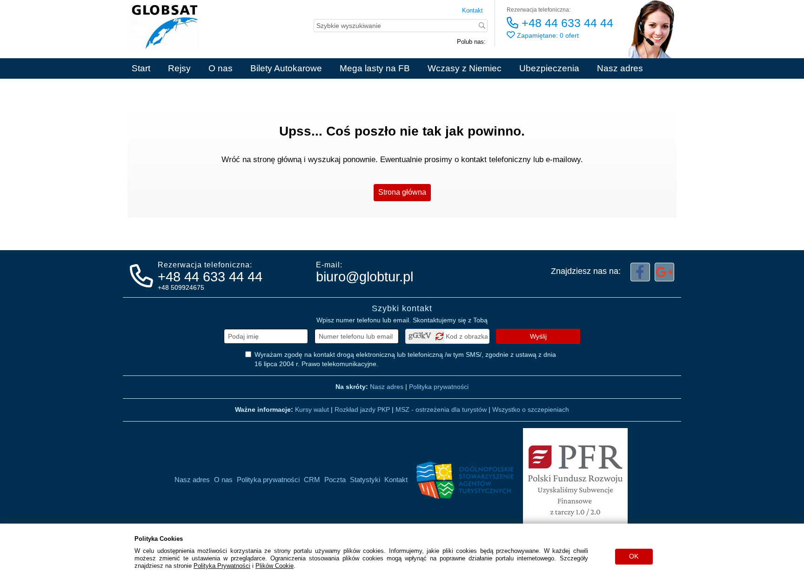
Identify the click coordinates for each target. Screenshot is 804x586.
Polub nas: (471, 41)
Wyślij (538, 336)
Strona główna (402, 192)
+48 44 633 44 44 (565, 22)
